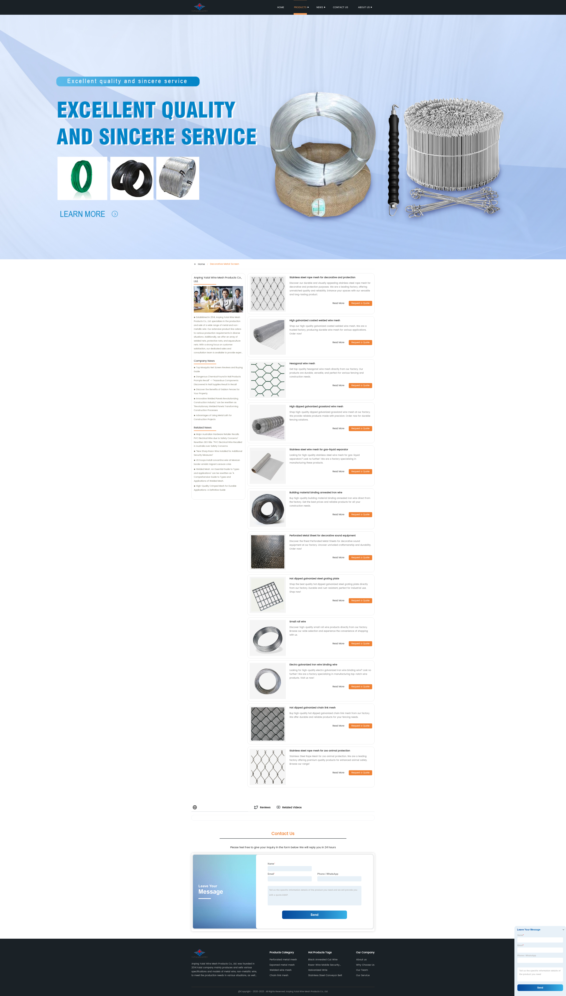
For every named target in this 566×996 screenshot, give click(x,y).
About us (364, 7)
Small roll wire (297, 622)
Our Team (362, 970)
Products (300, 7)
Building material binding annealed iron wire (315, 492)
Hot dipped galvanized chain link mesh (312, 708)
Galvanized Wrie (317, 970)
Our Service (363, 975)
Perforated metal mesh (283, 959)
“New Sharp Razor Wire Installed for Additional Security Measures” (218, 453)
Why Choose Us (365, 965)
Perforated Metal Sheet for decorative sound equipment (322, 535)
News (319, 7)
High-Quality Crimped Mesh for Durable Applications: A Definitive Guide (215, 488)
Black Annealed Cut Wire (323, 959)
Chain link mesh (279, 975)
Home (280, 7)
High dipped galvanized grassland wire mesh (316, 406)
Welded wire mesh (281, 970)
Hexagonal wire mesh (302, 363)
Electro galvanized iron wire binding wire (313, 665)
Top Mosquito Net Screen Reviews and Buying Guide (218, 369)
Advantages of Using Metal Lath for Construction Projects (213, 417)
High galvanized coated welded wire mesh (314, 320)
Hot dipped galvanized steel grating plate (314, 579)
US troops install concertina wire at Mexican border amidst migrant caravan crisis (217, 462)
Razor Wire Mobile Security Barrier (323, 965)
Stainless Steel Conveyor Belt (325, 975)
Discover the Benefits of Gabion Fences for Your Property (217, 391)
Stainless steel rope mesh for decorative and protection (322, 277)
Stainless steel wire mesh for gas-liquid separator (318, 449)
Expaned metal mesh (282, 965)
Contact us (340, 7)
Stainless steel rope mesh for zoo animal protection (319, 751)
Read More (338, 303)
